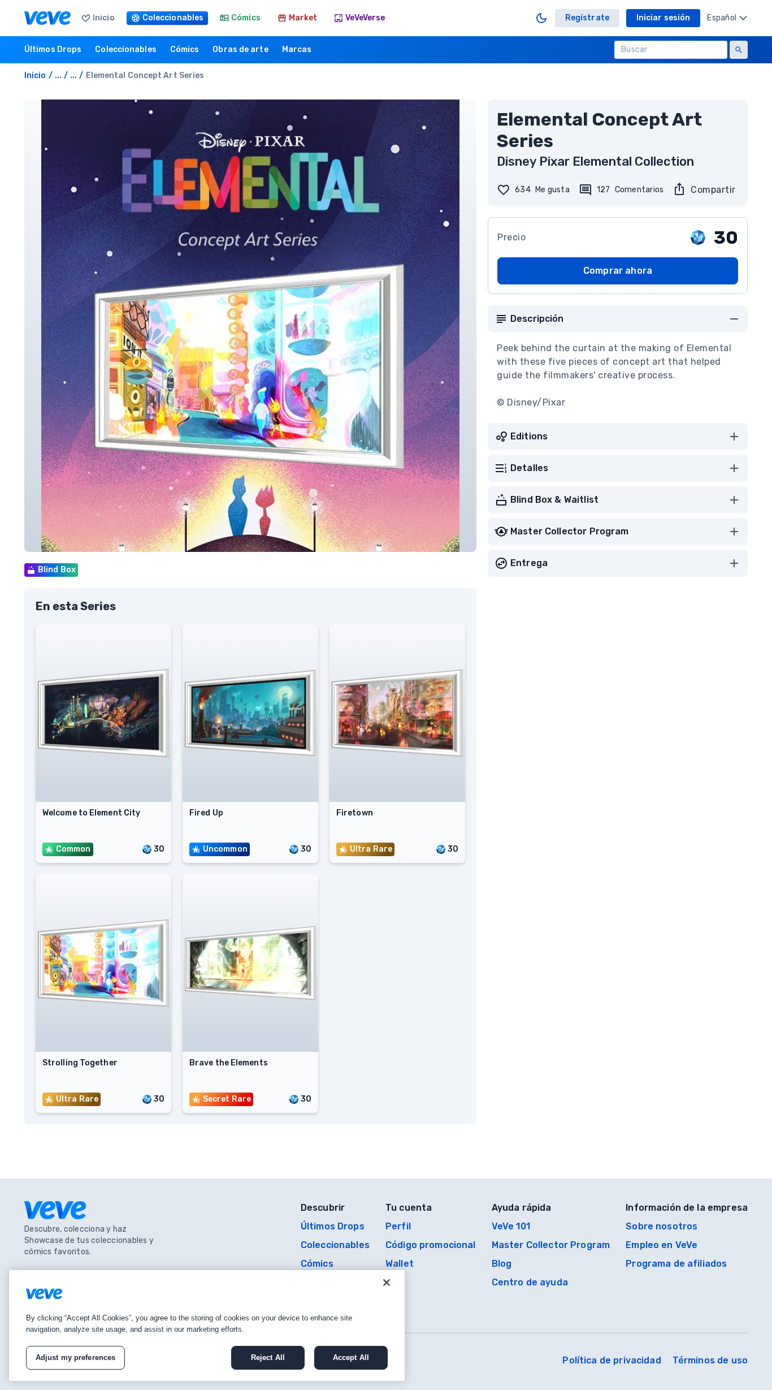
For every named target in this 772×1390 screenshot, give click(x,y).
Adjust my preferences (76, 1357)
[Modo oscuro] (541, 18)
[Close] (386, 1282)
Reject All (268, 1357)
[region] (207, 1325)
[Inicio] (47, 18)
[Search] (739, 50)
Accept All (351, 1357)
